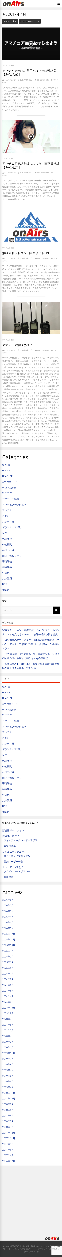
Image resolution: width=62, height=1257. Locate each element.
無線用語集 (10, 846)
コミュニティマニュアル (17, 855)
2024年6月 (8, 985)
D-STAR (6, 470)
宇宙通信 (7, 561)
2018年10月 (8, 1098)
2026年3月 (8, 922)
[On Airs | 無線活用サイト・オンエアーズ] (13, 6)
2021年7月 (8, 1030)
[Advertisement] (31, 1198)
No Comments (43, 80)
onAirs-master (10, 80)
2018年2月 (8, 1121)
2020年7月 (8, 1036)
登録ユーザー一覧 (13, 861)
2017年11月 (8, 1138)
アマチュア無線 (8, 66)
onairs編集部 (9, 487)
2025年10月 (8, 945)
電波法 (5, 589)
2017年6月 (8, 1149)
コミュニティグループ (14, 851)
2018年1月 (8, 1127)
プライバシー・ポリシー (17, 871)
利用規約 (8, 877)
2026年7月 (8, 905)
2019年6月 (8, 1076)
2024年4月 (8, 996)
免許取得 (7, 538)
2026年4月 (8, 916)
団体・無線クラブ (12, 555)
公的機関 (7, 544)
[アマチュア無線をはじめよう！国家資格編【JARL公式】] (31, 152)
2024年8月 (8, 979)
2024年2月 (8, 1002)
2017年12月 (8, 1132)
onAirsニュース (10, 482)
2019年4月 (8, 1087)
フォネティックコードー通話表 (20, 840)
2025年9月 (8, 951)
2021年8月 (8, 1024)
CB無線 (6, 464)
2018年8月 (8, 1104)
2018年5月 (8, 1110)
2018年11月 (8, 1093)
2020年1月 (8, 1047)
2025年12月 (8, 934)
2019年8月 (8, 1064)
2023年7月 (8, 1019)
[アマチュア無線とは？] (31, 333)
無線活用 (7, 578)
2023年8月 (8, 1013)
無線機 (5, 572)
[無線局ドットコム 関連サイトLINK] (31, 241)
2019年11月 (8, 1053)
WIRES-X (7, 493)
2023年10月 (8, 1007)
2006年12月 (8, 1161)
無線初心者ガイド (12, 836)
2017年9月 (8, 1144)
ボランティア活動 (12, 527)
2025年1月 (8, 973)
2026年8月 (8, 899)
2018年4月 (8, 1115)
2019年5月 (8, 1081)
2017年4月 (8, 1155)
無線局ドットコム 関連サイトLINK (26, 253)
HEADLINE (7, 476)
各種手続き (8, 550)
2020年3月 (8, 1041)
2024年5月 (8, 990)
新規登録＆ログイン (13, 830)
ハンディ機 (8, 521)
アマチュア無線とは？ (17, 345)
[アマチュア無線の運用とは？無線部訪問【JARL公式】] (31, 59)
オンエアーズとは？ (13, 867)
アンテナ (7, 510)
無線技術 (7, 567)
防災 (4, 584)
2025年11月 (8, 939)
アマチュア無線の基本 (14, 504)
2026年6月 (8, 911)
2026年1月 (8, 928)
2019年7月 (8, 1070)
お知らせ (7, 516)
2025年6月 (8, 962)
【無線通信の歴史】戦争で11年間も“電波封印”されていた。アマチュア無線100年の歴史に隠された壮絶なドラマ (30, 644)
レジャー (7, 533)
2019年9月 (8, 1058)
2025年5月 (8, 968)
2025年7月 (8, 956)
